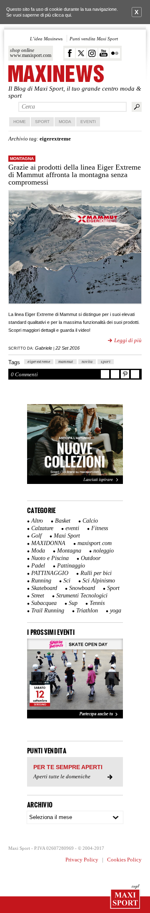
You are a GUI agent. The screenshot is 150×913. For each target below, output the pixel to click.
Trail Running (47, 610)
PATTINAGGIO (49, 573)
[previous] (38, 678)
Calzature (42, 528)
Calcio (90, 521)
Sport (42, 121)
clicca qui (61, 14)
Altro (37, 521)
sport (105, 361)
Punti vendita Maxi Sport (94, 38)
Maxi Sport (67, 536)
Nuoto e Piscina (50, 558)
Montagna (22, 158)
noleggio (103, 551)
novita (87, 361)
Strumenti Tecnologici (82, 595)
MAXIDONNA (48, 543)
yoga (115, 610)
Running (41, 580)
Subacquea (44, 603)
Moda (65, 121)
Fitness (99, 528)
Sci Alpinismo (98, 580)
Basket (62, 521)
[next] (112, 678)
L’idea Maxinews (46, 38)
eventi (72, 528)
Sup (73, 603)
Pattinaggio (71, 566)
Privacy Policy (81, 859)
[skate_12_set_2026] (75, 678)
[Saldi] (75, 482)
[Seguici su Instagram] (92, 53)
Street (37, 595)
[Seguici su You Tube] (103, 53)
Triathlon (87, 610)
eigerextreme (39, 361)
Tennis (97, 603)
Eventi (88, 121)
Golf (36, 536)
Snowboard (82, 588)
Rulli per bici (96, 573)
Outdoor (90, 558)
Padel (38, 566)
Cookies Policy (124, 859)
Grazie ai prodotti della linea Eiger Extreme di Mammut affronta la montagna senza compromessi (74, 174)
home (19, 121)
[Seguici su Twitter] (81, 53)
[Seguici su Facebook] (70, 53)
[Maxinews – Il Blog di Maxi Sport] (56, 74)
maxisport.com (95, 543)
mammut (65, 361)
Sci (66, 580)
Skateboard (44, 588)
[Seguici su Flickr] (115, 53)
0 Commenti (24, 374)
